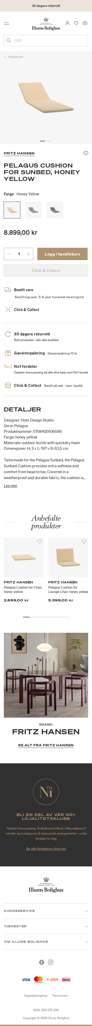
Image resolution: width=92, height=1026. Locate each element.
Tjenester (15, 926)
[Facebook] (41, 962)
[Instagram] (50, 962)
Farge (21, 193)
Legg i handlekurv (62, 253)
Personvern (60, 995)
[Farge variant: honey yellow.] (12, 210)
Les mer (10, 485)
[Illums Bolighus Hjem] (46, 23)
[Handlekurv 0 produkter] (85, 22)
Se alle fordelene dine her (46, 848)
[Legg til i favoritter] (39, 541)
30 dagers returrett (46, 6)
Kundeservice (19, 911)
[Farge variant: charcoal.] (55, 210)
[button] (42, 141)
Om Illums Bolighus (26, 942)
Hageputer (16, 56)
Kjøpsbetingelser (36, 995)
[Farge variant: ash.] (33, 210)
